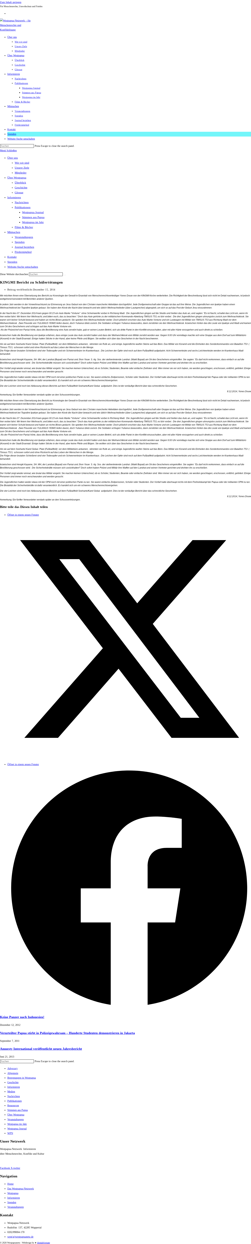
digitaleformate (43, 1242)
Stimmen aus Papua (33, 217)
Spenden (20, 242)
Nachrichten (22, 202)
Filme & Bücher (24, 227)
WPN (10, 1133)
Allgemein (12, 1073)
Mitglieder (20, 172)
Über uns (12, 157)
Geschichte (21, 187)
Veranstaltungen (24, 237)
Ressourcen (13, 1105)
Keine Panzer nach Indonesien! (22, 1017)
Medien (11, 1091)
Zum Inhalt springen (10, 2)
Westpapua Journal (33, 212)
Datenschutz (20, 1161)
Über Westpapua (16, 177)
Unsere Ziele (22, 167)
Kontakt (12, 256)
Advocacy (12, 1068)
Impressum (6, 1161)
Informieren (14, 197)
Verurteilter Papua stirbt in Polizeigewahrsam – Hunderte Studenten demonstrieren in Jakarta (67, 1033)
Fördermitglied (23, 251)
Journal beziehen (24, 247)
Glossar (19, 192)
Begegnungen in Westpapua (21, 1077)
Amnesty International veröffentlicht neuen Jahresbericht (41, 1049)
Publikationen (23, 207)
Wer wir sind (22, 162)
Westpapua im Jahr (33, 222)
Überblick (20, 182)
